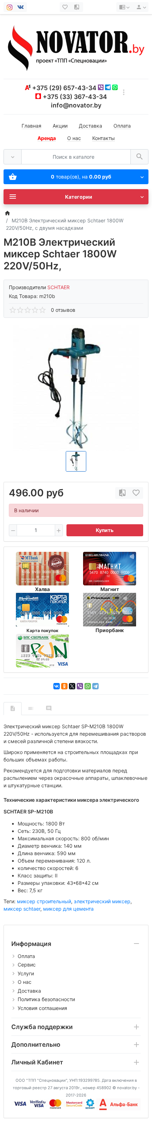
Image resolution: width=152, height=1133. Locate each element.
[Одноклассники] (64, 686)
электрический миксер (102, 901)
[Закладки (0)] (66, 7)
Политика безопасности (46, 999)
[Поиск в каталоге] (139, 156)
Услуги (26, 973)
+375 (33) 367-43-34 (75, 96)
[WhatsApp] (87, 686)
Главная (31, 126)
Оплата (122, 126)
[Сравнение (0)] (77, 7)
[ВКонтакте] (56, 686)
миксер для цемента (68, 909)
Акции (60, 126)
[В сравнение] (122, 493)
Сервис (27, 965)
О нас (74, 138)
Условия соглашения (42, 1008)
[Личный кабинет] (139, 7)
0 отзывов (63, 310)
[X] (72, 686)
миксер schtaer (22, 909)
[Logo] (76, 46)
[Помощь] (124, 7)
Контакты (103, 138)
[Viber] (80, 686)
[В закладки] (136, 493)
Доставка (90, 126)
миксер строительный (44, 901)
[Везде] (13, 156)
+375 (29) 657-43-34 (64, 88)
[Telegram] (95, 686)
